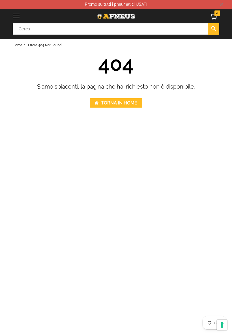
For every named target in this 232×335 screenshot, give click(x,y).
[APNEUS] (116, 16)
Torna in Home (119, 103)
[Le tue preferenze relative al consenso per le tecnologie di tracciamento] (222, 325)
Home (17, 45)
